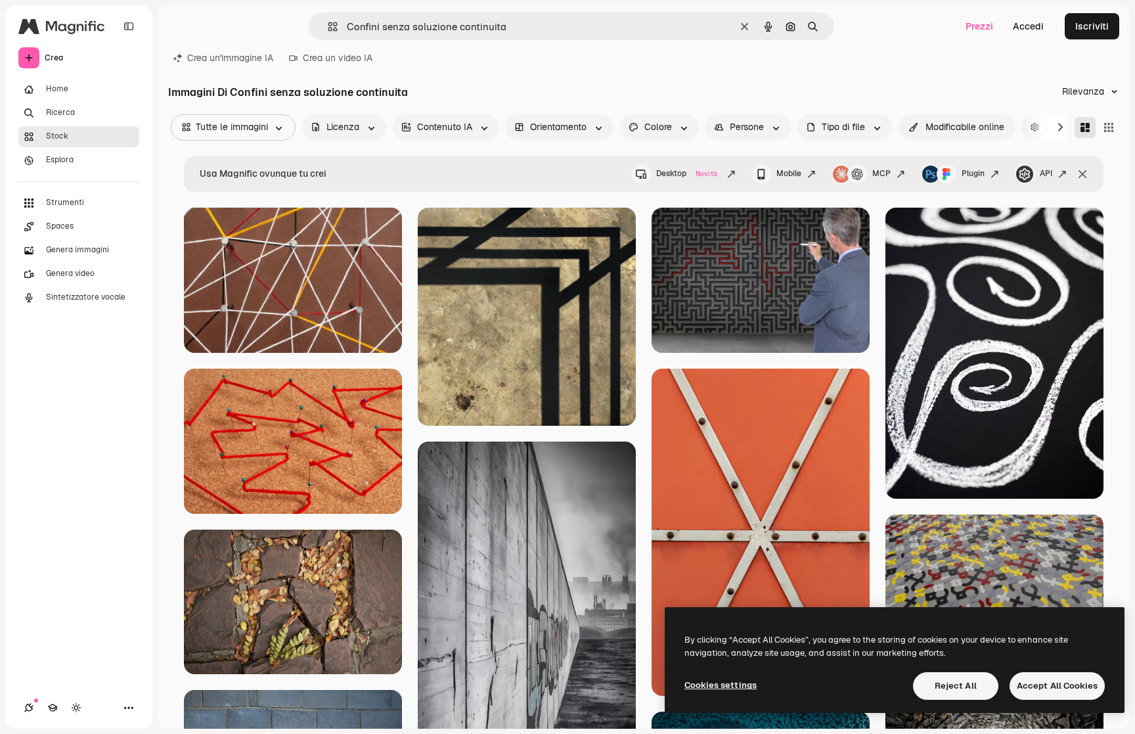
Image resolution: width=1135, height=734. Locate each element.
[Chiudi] (1082, 174)
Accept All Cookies (1057, 685)
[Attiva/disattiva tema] (76, 707)
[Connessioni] (28, 707)
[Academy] (52, 707)
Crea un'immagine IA (230, 58)
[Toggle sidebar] (128, 26)
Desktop (686, 173)
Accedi (1028, 26)
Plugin (973, 173)
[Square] (1108, 127)
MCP (881, 173)
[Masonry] (1085, 127)
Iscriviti (1092, 26)
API (1046, 173)
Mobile (788, 173)
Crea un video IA (337, 58)
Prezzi (979, 26)
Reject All (956, 685)
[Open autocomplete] (327, 27)
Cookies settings (720, 685)
